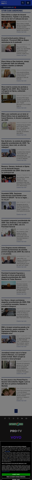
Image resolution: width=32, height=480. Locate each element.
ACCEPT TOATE (15, 474)
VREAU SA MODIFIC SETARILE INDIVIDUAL (16, 476)
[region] (16, 460)
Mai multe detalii (7, 451)
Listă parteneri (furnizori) (6, 471)
